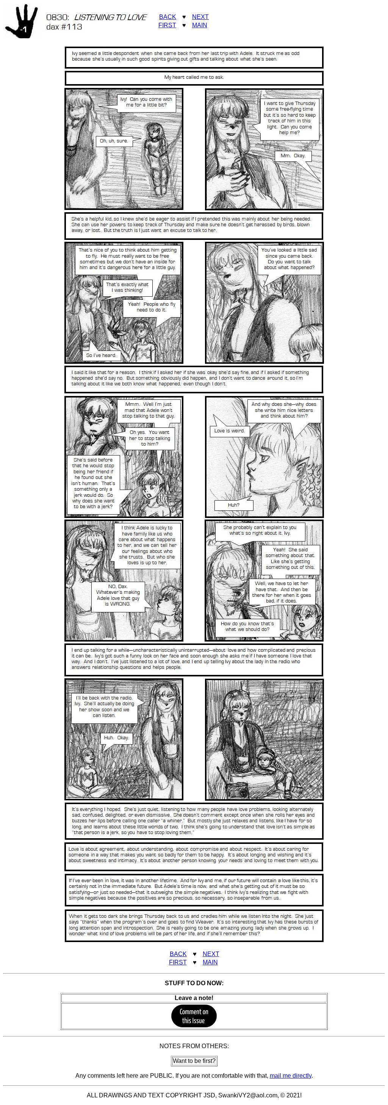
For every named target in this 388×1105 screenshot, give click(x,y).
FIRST (167, 25)
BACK (167, 17)
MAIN (199, 25)
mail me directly (290, 1075)
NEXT (200, 17)
